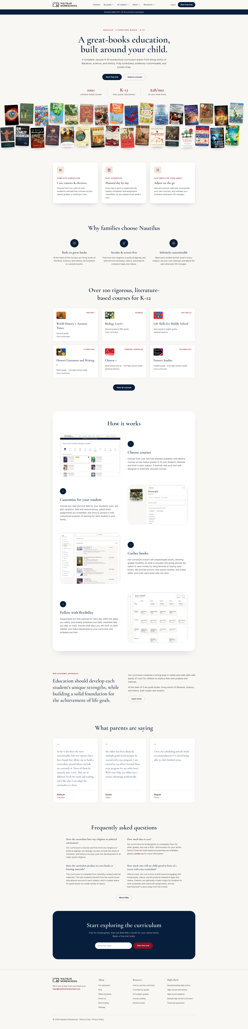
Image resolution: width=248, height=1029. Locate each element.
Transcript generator (175, 1003)
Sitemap (101, 1007)
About (135, 4)
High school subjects (176, 994)
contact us (139, 853)
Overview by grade (141, 990)
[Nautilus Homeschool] (65, 5)
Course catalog (139, 998)
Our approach (104, 985)
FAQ (100, 990)
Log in (173, 4)
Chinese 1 (111, 360)
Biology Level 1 (114, 324)
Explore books (139, 1003)
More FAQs (124, 897)
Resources (148, 4)
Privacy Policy (98, 1019)
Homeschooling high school (178, 985)
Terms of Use (85, 1019)
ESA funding (103, 1003)
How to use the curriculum (144, 985)
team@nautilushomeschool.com (66, 989)
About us (102, 998)
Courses (96, 4)
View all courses (124, 387)
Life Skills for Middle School (171, 324)
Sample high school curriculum (180, 998)
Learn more (136, 699)
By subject (122, 4)
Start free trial (186, 4)
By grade (107, 4)
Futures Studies (163, 360)
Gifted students (104, 994)
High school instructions (177, 990)
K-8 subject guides (141, 994)
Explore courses (135, 77)
